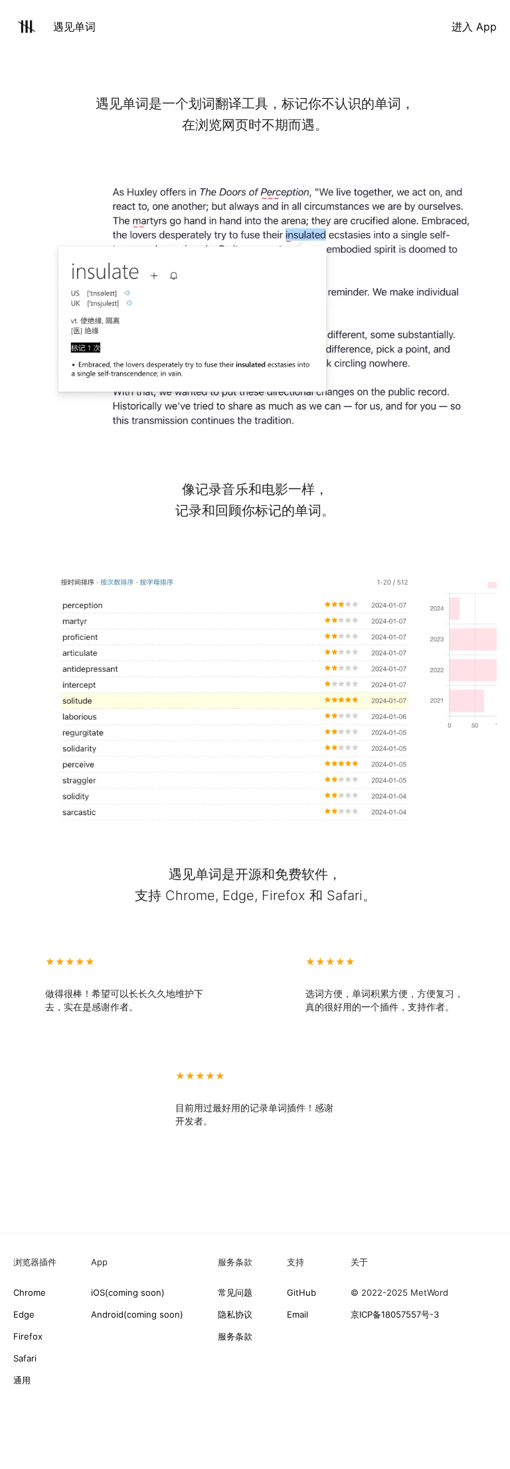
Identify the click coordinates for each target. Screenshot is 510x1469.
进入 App (474, 26)
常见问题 (235, 1292)
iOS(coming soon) (128, 1292)
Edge (24, 1314)
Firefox (27, 1336)
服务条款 (235, 1336)
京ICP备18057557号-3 (395, 1314)
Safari (25, 1358)
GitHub (301, 1292)
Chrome (29, 1292)
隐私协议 (235, 1314)
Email (297, 1314)
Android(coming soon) (137, 1314)
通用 (22, 1380)
